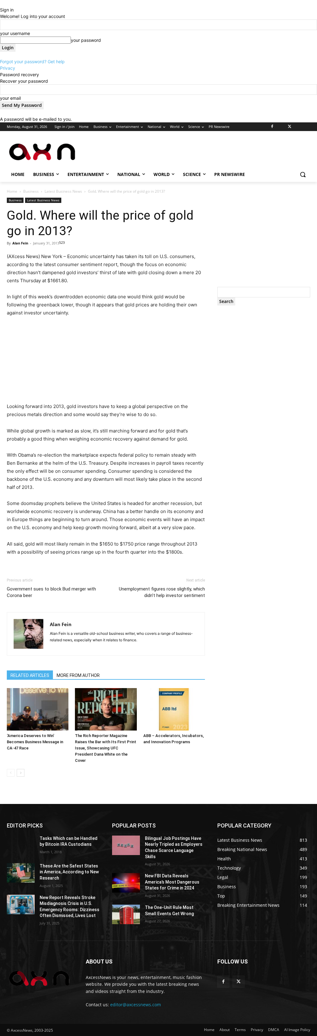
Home (12, 191)
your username (15, 33)
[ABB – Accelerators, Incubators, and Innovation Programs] (174, 709)
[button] (302, 174)
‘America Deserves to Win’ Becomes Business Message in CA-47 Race (35, 741)
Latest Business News (63, 191)
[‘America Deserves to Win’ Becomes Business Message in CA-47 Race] (37, 709)
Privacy (7, 68)
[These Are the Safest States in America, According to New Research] (21, 873)
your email (10, 98)
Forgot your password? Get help (32, 61)
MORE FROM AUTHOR (78, 675)
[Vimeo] (298, 126)
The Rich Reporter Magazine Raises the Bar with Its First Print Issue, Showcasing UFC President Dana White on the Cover (105, 748)
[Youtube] (306, 126)
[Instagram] (280, 126)
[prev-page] (11, 773)
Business (31, 191)
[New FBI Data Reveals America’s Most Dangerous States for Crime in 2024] (126, 883)
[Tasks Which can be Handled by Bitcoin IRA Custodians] (21, 845)
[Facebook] (272, 126)
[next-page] (20, 773)
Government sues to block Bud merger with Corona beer (51, 592)
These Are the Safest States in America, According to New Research (69, 871)
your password (86, 40)
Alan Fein (20, 243)
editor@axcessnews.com (135, 1004)
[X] (289, 126)
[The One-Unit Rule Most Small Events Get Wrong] (126, 914)
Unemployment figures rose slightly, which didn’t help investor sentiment (162, 592)
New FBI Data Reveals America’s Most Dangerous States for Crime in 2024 (172, 881)
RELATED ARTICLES (30, 675)
